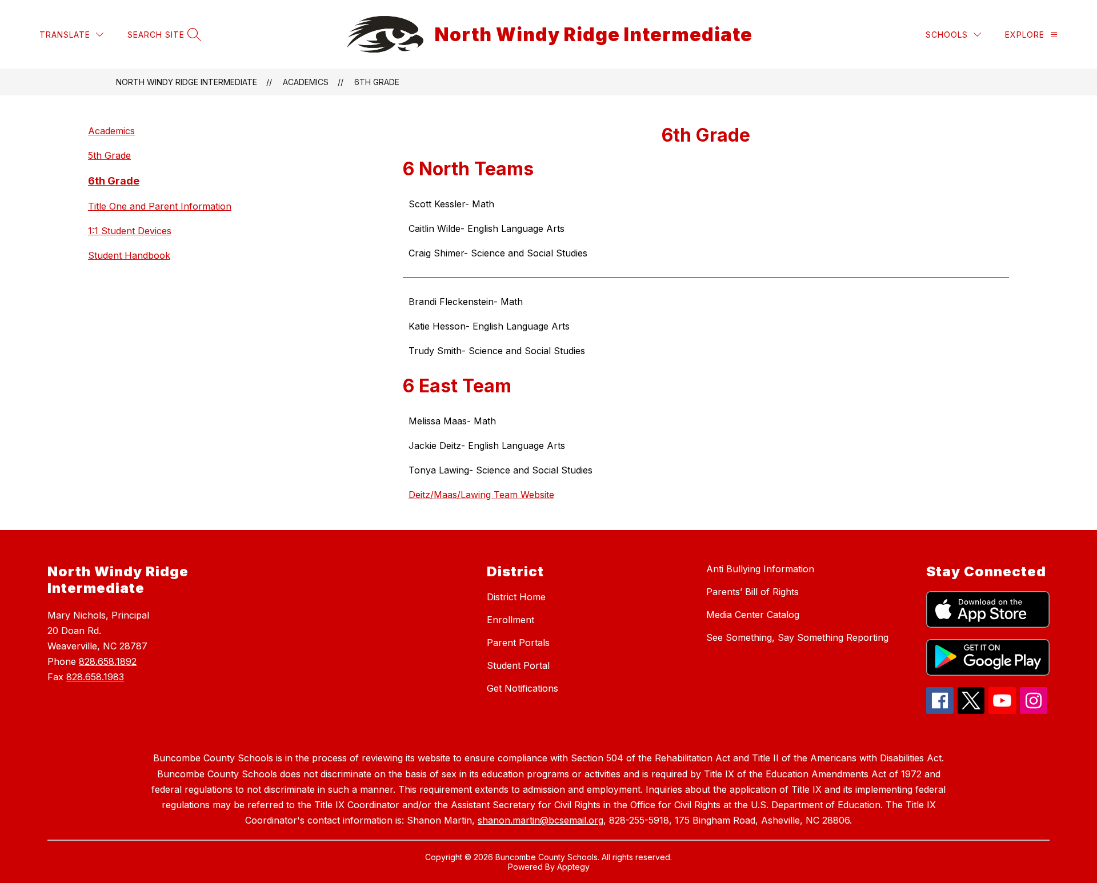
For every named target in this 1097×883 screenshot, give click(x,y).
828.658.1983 (95, 677)
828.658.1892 (108, 661)
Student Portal (518, 665)
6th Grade (376, 82)
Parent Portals (518, 642)
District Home (516, 597)
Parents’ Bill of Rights (752, 591)
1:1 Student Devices (129, 230)
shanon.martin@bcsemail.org (540, 820)
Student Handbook (129, 255)
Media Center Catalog (752, 614)
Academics (306, 82)
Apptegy (573, 867)
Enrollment (510, 619)
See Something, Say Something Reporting (797, 637)
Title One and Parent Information (159, 206)
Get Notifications (522, 688)
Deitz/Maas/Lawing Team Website (481, 494)
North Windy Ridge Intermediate (186, 82)
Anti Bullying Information (760, 569)
